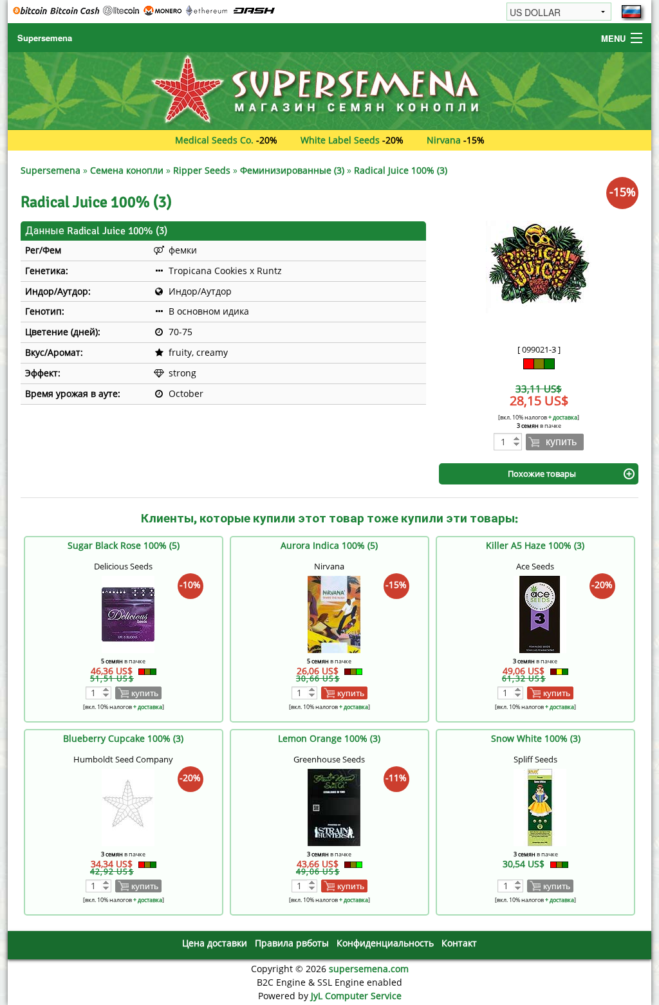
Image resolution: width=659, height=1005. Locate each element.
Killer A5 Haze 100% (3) (535, 545)
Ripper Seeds (201, 170)
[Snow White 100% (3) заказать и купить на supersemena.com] (540, 806)
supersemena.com (369, 969)
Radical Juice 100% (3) (400, 170)
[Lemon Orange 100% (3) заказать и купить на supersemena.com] (334, 806)
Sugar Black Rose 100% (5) (124, 545)
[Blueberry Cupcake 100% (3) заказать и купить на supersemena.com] (128, 806)
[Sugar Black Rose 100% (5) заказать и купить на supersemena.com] (128, 613)
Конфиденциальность (385, 943)
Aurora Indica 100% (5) (329, 545)
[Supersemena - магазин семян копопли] (329, 90)
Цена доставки (214, 943)
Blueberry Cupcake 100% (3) (123, 738)
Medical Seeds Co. (214, 140)
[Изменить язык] (631, 12)
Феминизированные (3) (292, 170)
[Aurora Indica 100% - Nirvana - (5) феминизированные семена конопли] (334, 613)
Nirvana (444, 140)
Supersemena (44, 38)
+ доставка (562, 417)
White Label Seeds (340, 140)
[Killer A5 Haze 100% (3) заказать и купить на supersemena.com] (540, 613)
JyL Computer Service (356, 996)
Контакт (459, 943)
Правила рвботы (292, 943)
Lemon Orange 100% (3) (329, 738)
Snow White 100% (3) (535, 738)
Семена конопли (126, 170)
